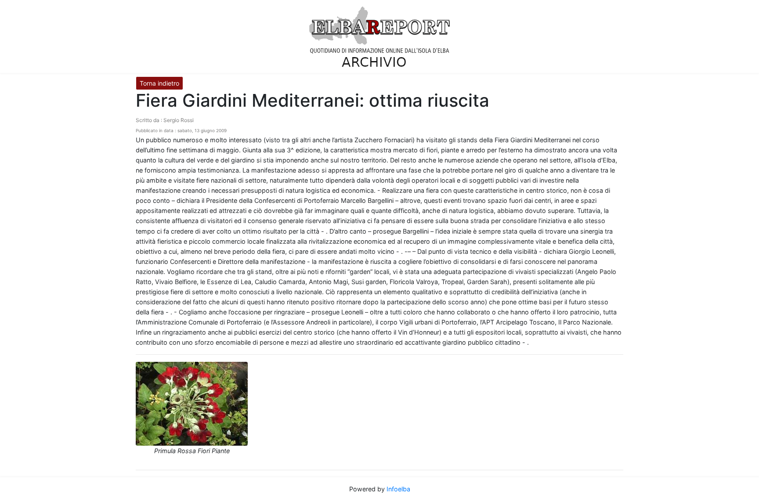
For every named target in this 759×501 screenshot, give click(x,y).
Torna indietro (159, 83)
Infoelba (398, 489)
